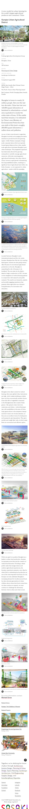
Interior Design (6, 768)
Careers (3, 782)
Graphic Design (6, 776)
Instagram (17, 782)
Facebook (17, 790)
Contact (3, 790)
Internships (4, 785)
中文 (2, 800)
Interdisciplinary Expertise (10, 778)
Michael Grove (6, 697)
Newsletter (18, 796)
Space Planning (12, 771)
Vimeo (16, 793)
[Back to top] (25, 760)
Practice (17, 3)
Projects (22, 3)
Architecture (18, 766)
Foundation (4, 788)
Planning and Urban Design (9, 70)
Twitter (17, 788)
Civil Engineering (17, 773)
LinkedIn (17, 785)
